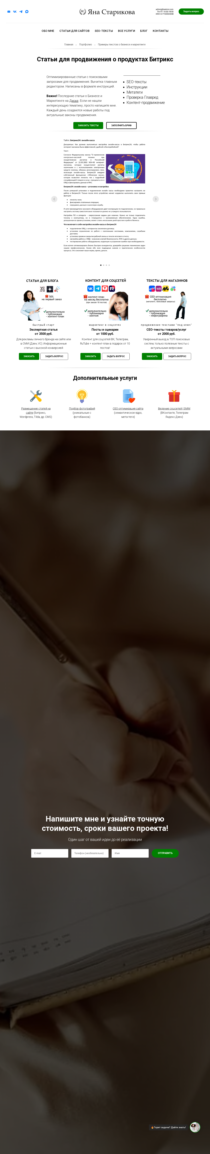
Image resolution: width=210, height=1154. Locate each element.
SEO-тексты (104, 30)
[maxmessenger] (27, 12)
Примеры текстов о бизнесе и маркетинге (122, 44)
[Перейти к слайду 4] (109, 265)
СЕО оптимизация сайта (128, 408)
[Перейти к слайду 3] (106, 265)
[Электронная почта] (9, 12)
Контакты (160, 30)
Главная (68, 44)
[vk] (15, 12)
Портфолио (85, 44)
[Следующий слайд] (156, 199)
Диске (73, 101)
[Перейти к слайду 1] (100, 265)
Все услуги (126, 30)
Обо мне (48, 30)
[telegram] (21, 12)
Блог (144, 30)
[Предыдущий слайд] (54, 199)
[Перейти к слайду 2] (103, 265)
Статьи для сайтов (74, 30)
